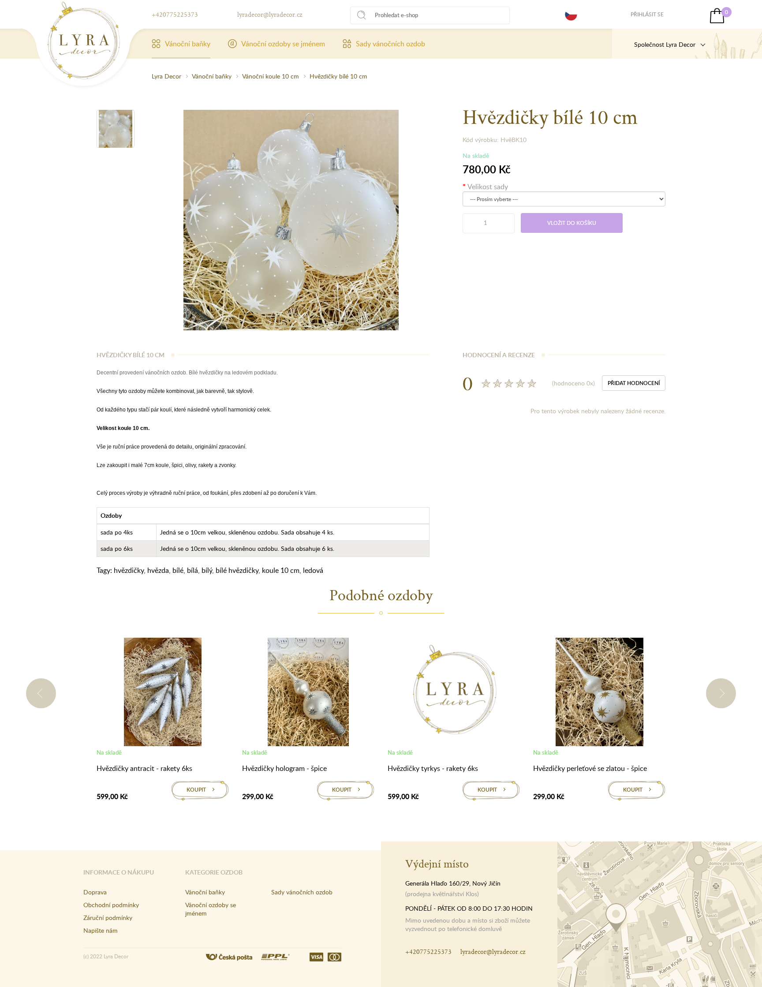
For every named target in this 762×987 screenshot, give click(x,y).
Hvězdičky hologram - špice (284, 768)
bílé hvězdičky (237, 570)
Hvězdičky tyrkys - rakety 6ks (433, 768)
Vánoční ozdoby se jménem (283, 44)
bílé (177, 570)
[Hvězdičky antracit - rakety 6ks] (163, 694)
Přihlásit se (647, 14)
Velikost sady (487, 186)
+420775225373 (175, 14)
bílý (207, 570)
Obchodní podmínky (111, 905)
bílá (192, 570)
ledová (313, 570)
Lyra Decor (166, 76)
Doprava (95, 892)
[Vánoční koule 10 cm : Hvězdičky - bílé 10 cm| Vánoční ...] (83, 40)
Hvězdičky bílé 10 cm (338, 76)
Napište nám (100, 930)
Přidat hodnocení (634, 383)
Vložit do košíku (571, 223)
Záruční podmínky (107, 917)
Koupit (196, 789)
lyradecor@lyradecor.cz (269, 14)
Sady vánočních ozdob (390, 44)
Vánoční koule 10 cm (270, 76)
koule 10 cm (280, 570)
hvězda (158, 570)
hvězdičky (129, 570)
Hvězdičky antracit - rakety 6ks (144, 768)
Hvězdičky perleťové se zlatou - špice (590, 768)
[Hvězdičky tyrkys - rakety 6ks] (454, 694)
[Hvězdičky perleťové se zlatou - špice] (599, 694)
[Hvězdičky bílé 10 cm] (115, 129)
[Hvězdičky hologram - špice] (308, 694)
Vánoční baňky (187, 44)
